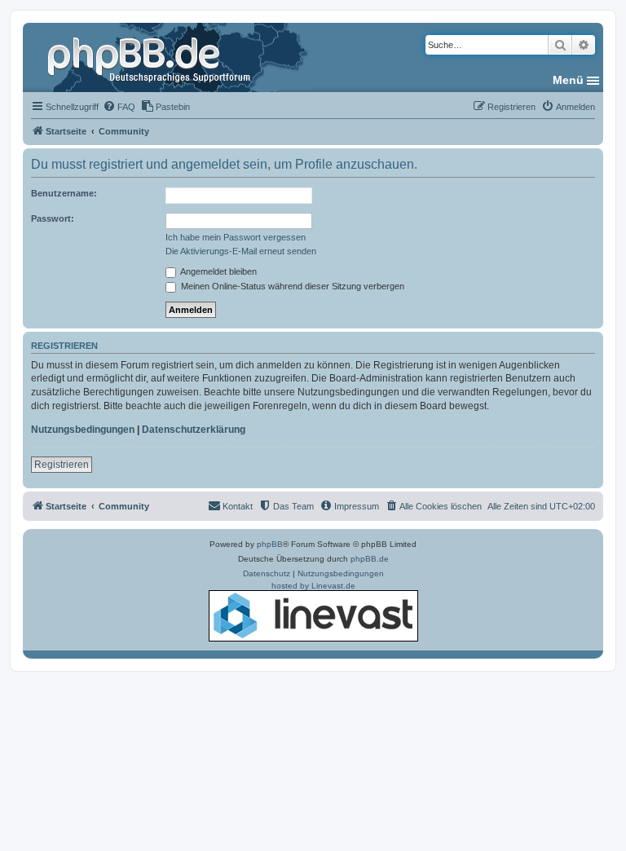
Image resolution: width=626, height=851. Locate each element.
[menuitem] (119, 107)
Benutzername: (64, 193)
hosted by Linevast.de (313, 585)
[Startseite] (150, 57)
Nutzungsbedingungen (82, 429)
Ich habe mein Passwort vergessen (235, 237)
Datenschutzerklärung (193, 429)
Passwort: (52, 218)
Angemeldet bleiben (218, 271)
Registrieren (61, 464)
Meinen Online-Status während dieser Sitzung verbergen (291, 286)
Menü (568, 79)
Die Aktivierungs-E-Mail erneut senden (240, 251)
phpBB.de (369, 558)
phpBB (270, 544)
